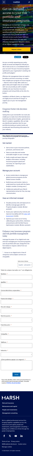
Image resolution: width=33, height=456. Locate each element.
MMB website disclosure (9, 444)
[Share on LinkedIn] (18, 56)
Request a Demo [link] (16, 49)
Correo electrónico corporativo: (10, 290)
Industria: (4, 350)
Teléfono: (3, 342)
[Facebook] (4, 436)
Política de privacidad (13, 383)
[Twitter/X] (10, 436)
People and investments (9, 410)
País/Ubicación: (5, 325)
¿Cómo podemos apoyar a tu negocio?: (13, 359)
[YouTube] (16, 436)
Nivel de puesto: (6, 316)
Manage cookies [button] (7, 447)
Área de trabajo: (6, 307)
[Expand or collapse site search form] (29, 2)
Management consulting (9, 413)
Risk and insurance (8, 403)
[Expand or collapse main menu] (4, 2)
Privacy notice (15, 441)
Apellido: (3, 282)
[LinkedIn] (21, 436)
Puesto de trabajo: (6, 299)
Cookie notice (22, 444)
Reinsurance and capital (9, 406)
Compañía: (4, 334)
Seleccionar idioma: (23, 261)
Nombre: (3, 274)
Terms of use (6, 441)
